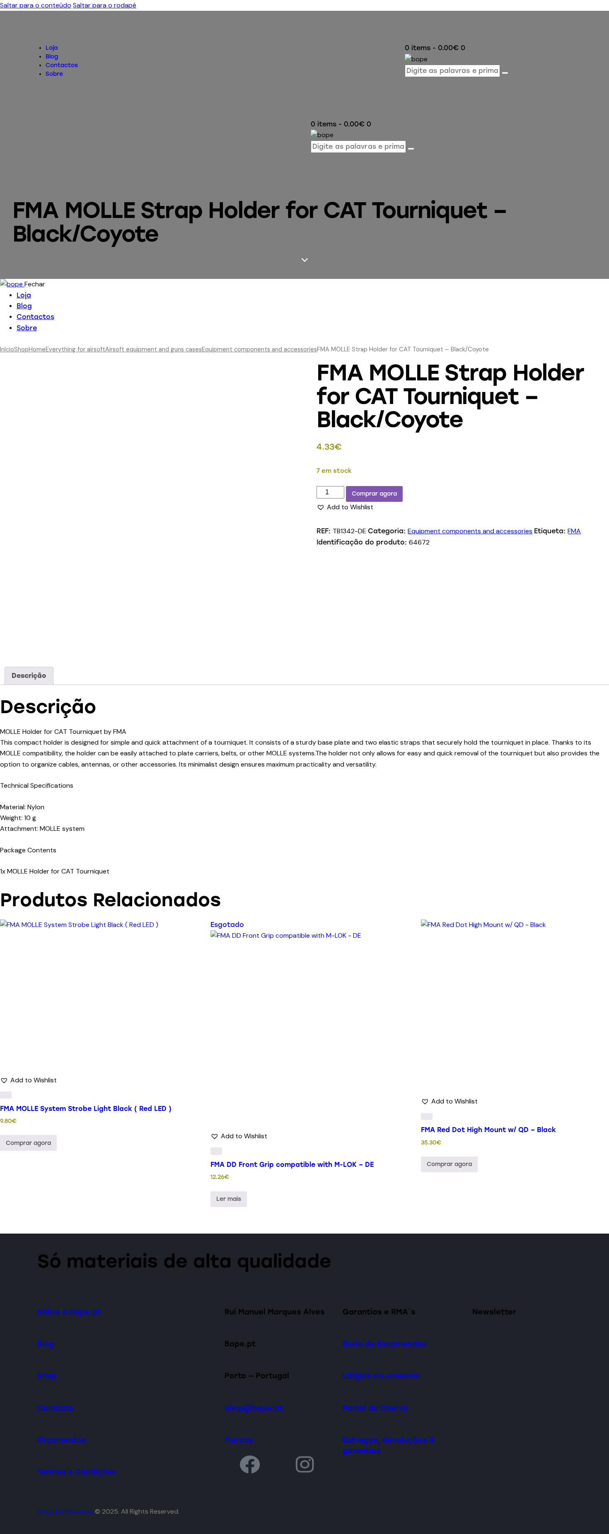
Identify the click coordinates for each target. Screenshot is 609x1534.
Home (37, 349)
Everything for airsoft (75, 349)
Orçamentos (61, 1439)
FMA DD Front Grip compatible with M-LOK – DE (292, 1165)
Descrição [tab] (29, 676)
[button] (345, 507)
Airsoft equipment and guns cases (153, 349)
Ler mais (228, 1199)
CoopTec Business (65, 1511)
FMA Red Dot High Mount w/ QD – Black (488, 1130)
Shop (21, 349)
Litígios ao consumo (381, 1375)
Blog (45, 1343)
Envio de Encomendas (384, 1343)
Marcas (239, 1439)
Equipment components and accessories (259, 349)
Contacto (55, 1407)
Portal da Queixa (375, 1407)
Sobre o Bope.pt (69, 1311)
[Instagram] (305, 1464)
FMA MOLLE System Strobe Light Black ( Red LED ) (86, 1109)
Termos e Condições (76, 1471)
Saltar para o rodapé (104, 5)
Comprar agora (374, 493)
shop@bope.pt (254, 1407)
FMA (574, 531)
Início (7, 349)
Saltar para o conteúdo (35, 5)
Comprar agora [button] (28, 1143)
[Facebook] (249, 1464)
